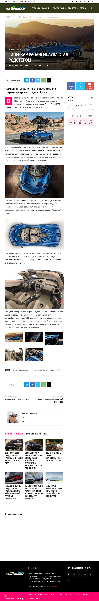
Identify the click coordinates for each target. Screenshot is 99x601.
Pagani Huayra (24, 370)
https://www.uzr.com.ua (29, 417)
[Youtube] (92, 1)
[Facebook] (72, 1)
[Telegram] (84, 1)
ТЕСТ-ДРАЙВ (58, 8)
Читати (80, 82)
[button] (91, 8)
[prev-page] (6, 503)
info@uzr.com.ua (50, 586)
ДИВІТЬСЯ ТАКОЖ (14, 433)
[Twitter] (88, 1)
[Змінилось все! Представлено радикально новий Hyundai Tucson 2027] (14, 445)
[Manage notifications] (5, 596)
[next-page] (10, 503)
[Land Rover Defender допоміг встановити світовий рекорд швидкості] (54, 478)
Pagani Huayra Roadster (40, 370)
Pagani (14, 370)
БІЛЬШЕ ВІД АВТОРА (36, 433)
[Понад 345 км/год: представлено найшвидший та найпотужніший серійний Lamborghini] (14, 478)
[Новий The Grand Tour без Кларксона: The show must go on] (54, 445)
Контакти (85, 594)
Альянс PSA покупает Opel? (17, 399)
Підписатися (90, 82)
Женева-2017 (55, 370)
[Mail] (76, 1)
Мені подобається (72, 83)
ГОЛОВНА (36, 8)
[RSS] (80, 1)
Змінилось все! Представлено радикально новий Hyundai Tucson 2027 (14, 458)
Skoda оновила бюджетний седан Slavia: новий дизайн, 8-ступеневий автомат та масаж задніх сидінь (33, 460)
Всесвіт (25, 17)
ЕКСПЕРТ (72, 8)
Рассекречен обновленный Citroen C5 (50, 400)
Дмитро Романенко (20, 65)
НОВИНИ (46, 8)
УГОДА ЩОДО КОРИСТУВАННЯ (68, 594)
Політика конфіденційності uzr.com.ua (41, 594)
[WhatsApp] (43, 80)
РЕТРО (83, 8)
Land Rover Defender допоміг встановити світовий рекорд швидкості (54, 491)
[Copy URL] (49, 80)
